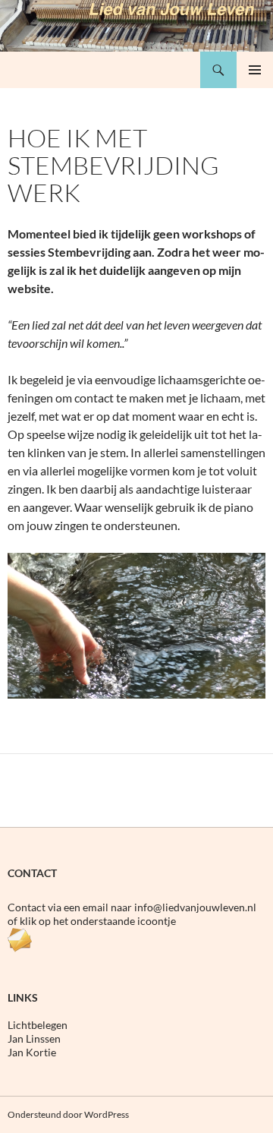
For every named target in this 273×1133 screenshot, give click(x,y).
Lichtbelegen (37, 1024)
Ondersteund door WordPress (68, 1114)
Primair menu (255, 70)
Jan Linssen (34, 1038)
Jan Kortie (32, 1052)
